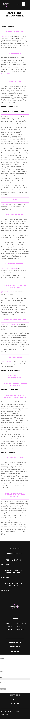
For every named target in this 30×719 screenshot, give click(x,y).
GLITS (15, 200)
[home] (4, 4)
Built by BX (4, 714)
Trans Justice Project (15, 214)
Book (19, 626)
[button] (23, 4)
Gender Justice (15, 53)
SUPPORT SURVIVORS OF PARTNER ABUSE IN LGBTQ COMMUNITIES (15, 495)
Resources (21, 623)
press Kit (9, 626)
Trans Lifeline (15, 82)
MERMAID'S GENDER (15, 458)
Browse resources (15, 553)
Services (9, 623)
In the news (10, 630)
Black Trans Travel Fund (15, 320)
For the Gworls (15, 357)
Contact (20, 630)
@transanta (5, 36)
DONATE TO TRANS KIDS (15, 32)
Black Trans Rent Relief (15, 264)
